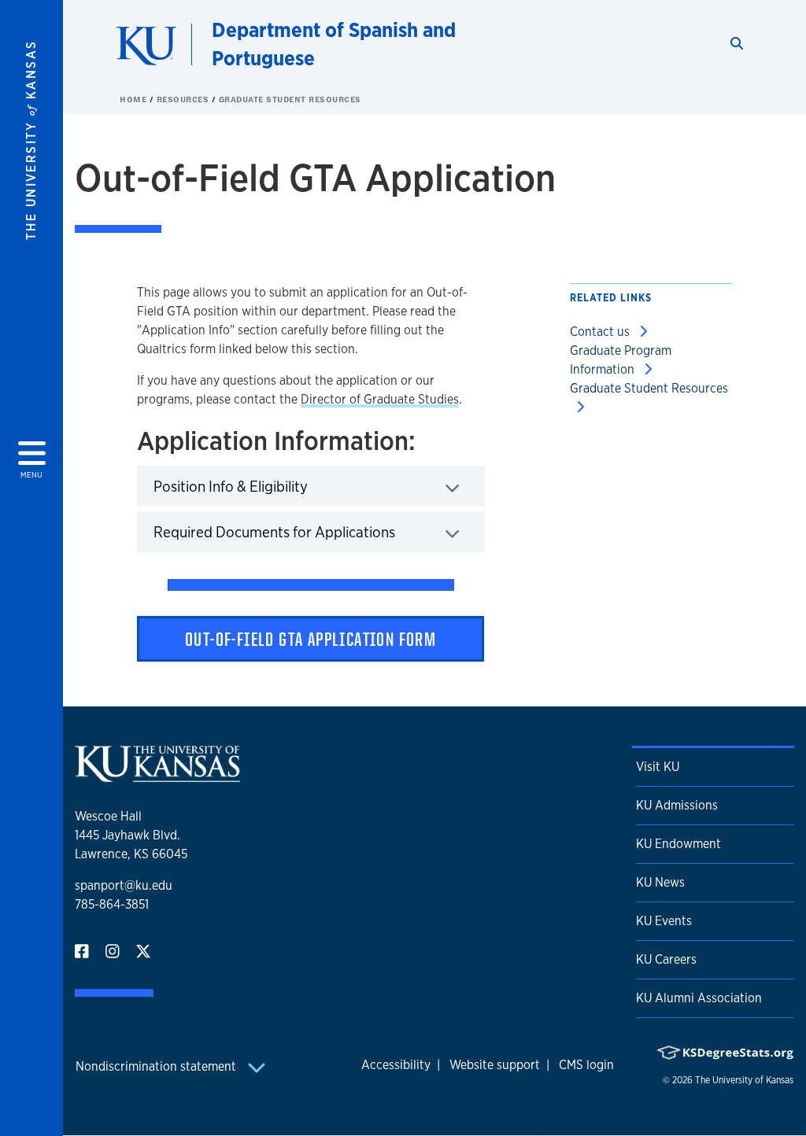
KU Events (664, 921)
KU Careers (666, 959)
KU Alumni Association (699, 998)
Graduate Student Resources (290, 99)
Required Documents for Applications (318, 531)
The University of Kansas (744, 1080)
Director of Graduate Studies (380, 399)
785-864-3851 (112, 904)
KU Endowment (678, 843)
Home (135, 99)
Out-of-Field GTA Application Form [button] (310, 639)
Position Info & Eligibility (279, 485)
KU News (660, 882)
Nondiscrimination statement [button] (157, 1066)
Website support (494, 1065)
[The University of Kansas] (157, 775)
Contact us (601, 331)
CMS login (586, 1065)
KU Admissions (677, 805)
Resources (184, 99)
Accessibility (396, 1065)
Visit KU (657, 766)
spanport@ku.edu (123, 885)
